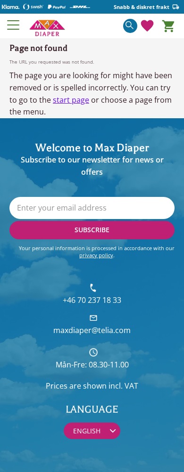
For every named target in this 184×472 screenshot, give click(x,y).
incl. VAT (123, 386)
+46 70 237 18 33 (92, 300)
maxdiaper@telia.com (92, 330)
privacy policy (96, 255)
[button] (13, 25)
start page (71, 100)
